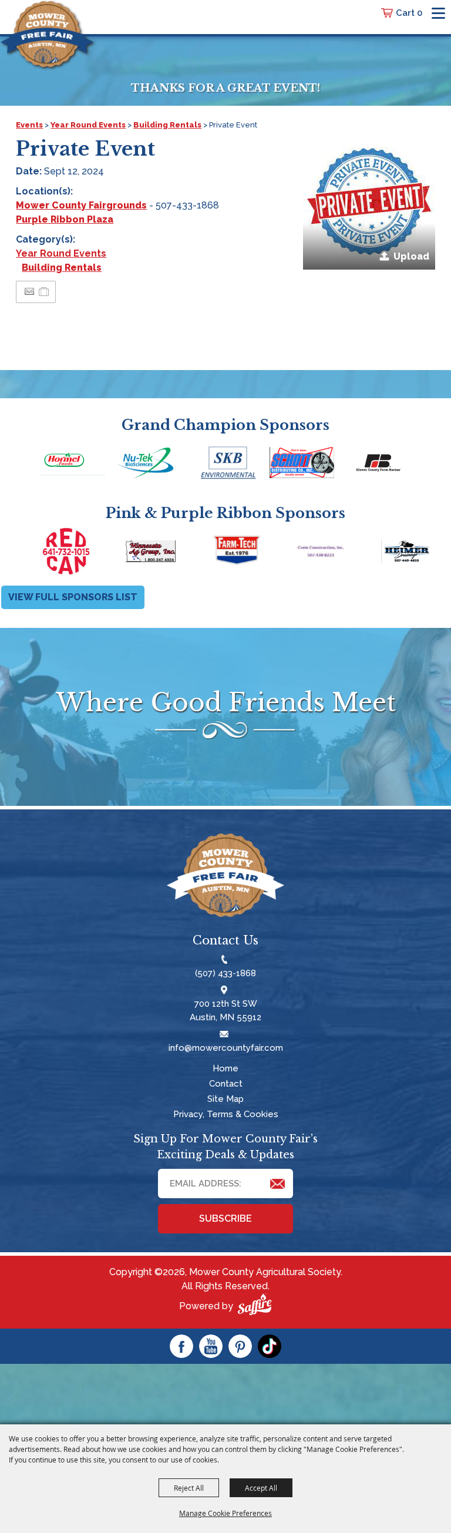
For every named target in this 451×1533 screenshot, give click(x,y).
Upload (411, 256)
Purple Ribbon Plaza (64, 219)
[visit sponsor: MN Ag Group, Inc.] (114, 553)
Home (225, 1068)
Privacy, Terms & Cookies (225, 1114)
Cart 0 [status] (409, 13)
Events (29, 124)
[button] (369, 203)
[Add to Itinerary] (44, 291)
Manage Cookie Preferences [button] (225, 1513)
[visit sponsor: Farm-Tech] (199, 553)
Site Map (225, 1099)
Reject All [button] (189, 1487)
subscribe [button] (225, 1218)
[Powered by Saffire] (254, 1306)
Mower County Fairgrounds (81, 205)
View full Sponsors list (72, 597)
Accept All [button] (261, 1487)
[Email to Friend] (29, 291)
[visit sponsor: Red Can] (29, 553)
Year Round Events (88, 124)
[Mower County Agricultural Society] (47, 34)
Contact (226, 1083)
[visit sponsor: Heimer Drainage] (369, 553)
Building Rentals (167, 124)
